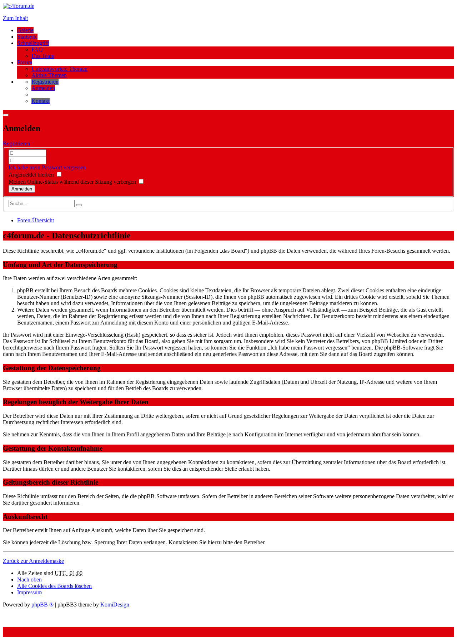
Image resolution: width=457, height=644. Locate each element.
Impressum (29, 592)
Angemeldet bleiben (32, 175)
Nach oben (29, 579)
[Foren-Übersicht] (18, 6)
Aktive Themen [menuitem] (49, 75)
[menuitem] (45, 82)
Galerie (25, 30)
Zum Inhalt (15, 18)
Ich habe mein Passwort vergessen (47, 167)
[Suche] (79, 205)
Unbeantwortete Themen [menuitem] (59, 69)
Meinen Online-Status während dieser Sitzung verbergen (73, 182)
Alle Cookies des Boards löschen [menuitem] (54, 586)
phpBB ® (42, 604)
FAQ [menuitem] (37, 49)
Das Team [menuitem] (42, 56)
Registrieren (16, 143)
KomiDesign (114, 604)
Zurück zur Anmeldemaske (33, 561)
